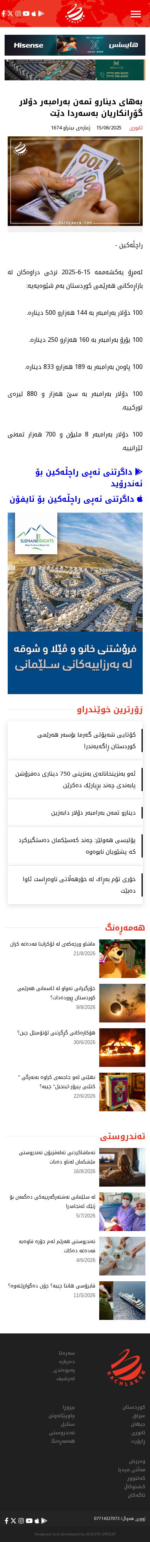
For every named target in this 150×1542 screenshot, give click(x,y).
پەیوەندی (64, 1370)
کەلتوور (136, 1478)
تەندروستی (62, 1432)
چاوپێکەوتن (61, 1415)
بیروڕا (69, 1407)
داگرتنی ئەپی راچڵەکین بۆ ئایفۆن (73, 499)
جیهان (138, 1424)
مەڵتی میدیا (131, 1470)
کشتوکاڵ (134, 1487)
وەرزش (137, 1461)
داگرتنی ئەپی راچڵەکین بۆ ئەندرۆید (89, 478)
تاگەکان (136, 1495)
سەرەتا (67, 1353)
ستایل (68, 1424)
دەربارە (67, 1361)
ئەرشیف (65, 1378)
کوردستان (133, 1407)
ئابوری (138, 1432)
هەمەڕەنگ (63, 1441)
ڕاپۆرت (138, 1441)
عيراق (138, 1415)
